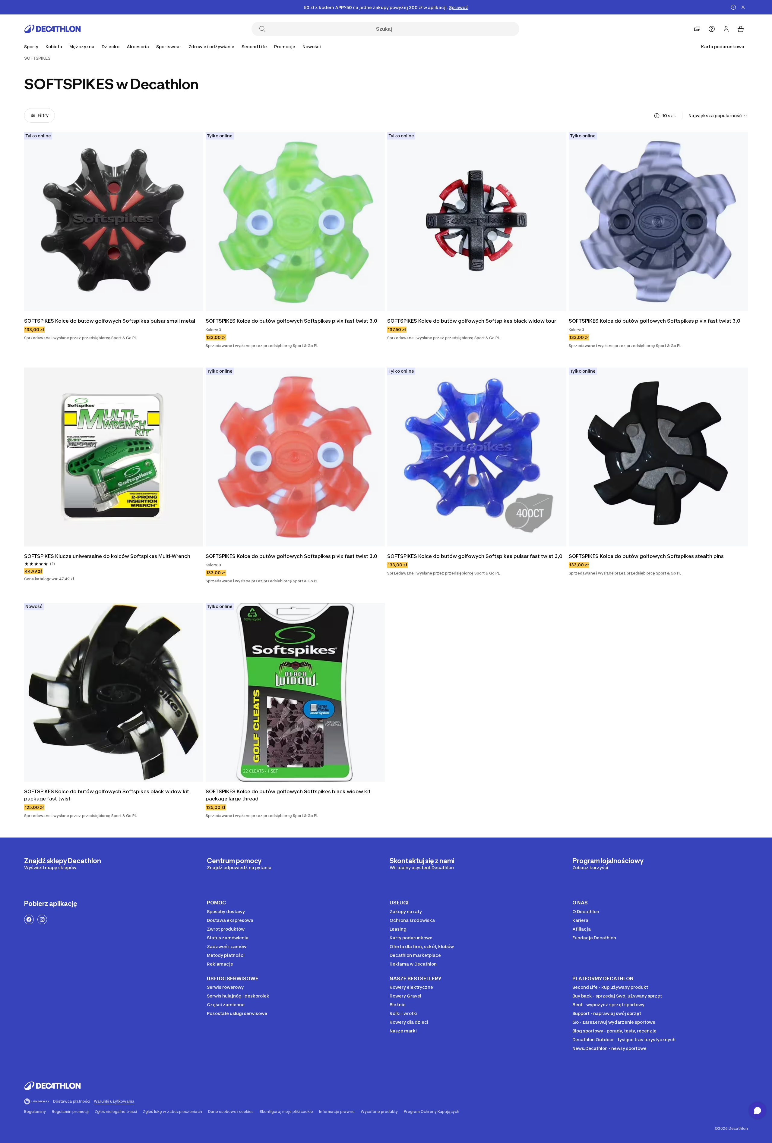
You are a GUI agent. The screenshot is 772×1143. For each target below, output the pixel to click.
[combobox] (718, 116)
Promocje (284, 46)
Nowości (311, 46)
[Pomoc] (711, 29)
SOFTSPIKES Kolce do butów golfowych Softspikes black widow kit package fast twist (106, 795)
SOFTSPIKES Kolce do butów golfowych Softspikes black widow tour (471, 321)
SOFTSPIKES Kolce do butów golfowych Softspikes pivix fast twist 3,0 (291, 321)
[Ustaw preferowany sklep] (697, 29)
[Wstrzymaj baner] (733, 7)
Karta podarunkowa (722, 46)
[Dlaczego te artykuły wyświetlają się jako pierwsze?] (657, 116)
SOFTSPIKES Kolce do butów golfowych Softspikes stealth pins (646, 556)
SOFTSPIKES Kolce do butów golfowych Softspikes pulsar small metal (109, 321)
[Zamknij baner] (743, 7)
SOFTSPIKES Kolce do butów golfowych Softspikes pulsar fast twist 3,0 (474, 556)
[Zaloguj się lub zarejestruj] (726, 29)
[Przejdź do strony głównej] (52, 29)
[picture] (113, 221)
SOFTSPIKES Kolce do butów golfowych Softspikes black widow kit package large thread (288, 795)
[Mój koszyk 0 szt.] (740, 29)
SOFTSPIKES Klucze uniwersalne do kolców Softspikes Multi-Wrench (107, 556)
